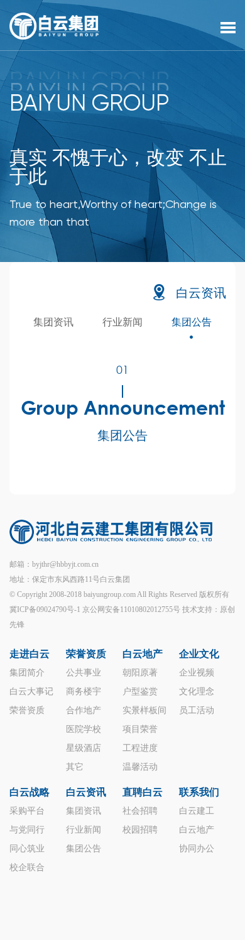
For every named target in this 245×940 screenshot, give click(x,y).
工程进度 (140, 748)
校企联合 (27, 867)
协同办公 (196, 848)
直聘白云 (142, 792)
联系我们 (199, 792)
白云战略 (29, 792)
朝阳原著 (140, 672)
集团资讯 (53, 322)
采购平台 (27, 811)
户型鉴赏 (140, 691)
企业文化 (199, 653)
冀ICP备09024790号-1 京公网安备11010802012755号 (94, 609)
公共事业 (83, 672)
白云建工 (196, 811)
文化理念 (196, 691)
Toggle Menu (228, 27)
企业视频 (196, 672)
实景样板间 (144, 710)
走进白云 (29, 653)
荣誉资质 (27, 710)
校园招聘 (140, 829)
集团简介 (27, 672)
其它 (75, 767)
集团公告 (192, 322)
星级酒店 (83, 748)
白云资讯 (201, 293)
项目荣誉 (140, 729)
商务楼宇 (83, 691)
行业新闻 (122, 322)
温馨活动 (140, 767)
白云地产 (142, 653)
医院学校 (83, 729)
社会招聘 (140, 811)
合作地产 (83, 710)
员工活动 (196, 710)
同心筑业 (27, 848)
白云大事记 (31, 691)
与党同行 (27, 829)
